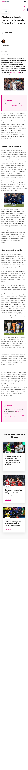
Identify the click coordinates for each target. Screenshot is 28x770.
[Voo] (6, 2)
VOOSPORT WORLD (15, 72)
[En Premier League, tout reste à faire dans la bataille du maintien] (14, 520)
